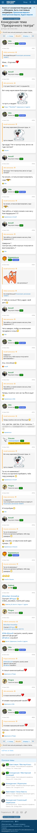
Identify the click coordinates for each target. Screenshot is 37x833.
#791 (33, 412)
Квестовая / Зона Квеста (16, 791)
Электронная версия (11, 15)
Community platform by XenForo (17, 829)
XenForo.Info (14, 831)
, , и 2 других (17, 641)
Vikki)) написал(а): (9, 52)
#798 (33, 655)
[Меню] (2, 2)
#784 (33, 164)
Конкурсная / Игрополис (16, 783)
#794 (33, 525)
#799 (33, 687)
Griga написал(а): (8, 497)
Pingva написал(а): (9, 659)
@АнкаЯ (10, 633)
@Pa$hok (5, 638)
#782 (33, 79)
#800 (33, 717)
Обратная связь (6, 824)
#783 (33, 120)
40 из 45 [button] (18, 36)
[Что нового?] (30, 2)
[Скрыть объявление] (34, 8)
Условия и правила (19, 824)
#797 (33, 618)
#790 (33, 380)
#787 (33, 265)
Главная (4, 828)
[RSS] (8, 828)
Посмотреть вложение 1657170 (13, 629)
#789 (33, 348)
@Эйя (4, 633)
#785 (33, 197)
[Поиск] (34, 2)
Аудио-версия (27, 15)
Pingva (5, 29)
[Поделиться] (30, 79)
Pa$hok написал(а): (9, 622)
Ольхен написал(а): (9, 529)
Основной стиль (8, 821)
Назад (11, 36)
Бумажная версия (21, 12)
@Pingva (12, 598)
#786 (33, 230)
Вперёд (25, 36)
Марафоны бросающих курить (25, 785)
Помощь (27, 826)
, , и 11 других (17, 604)
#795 (33, 560)
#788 (33, 315)
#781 (33, 48)
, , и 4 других (17, 107)
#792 (33, 447)
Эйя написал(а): (8, 83)
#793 (33, 493)
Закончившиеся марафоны (24, 766)
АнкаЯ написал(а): (9, 124)
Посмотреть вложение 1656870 (13, 504)
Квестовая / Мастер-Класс (20, 764)
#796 (33, 593)
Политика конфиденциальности (11, 826)
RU (17, 821)
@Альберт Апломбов (10, 596)
